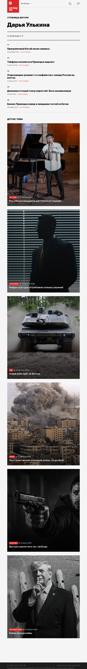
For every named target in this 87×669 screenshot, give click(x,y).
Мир (11, 370)
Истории (13, 197)
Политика (13, 543)
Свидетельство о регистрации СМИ (68, 665)
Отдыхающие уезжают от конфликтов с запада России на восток (40, 76)
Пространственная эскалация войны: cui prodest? (36, 460)
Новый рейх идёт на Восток (24, 374)
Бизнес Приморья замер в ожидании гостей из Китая (37, 104)
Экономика (14, 283)
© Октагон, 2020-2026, (16, 665)
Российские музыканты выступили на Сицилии (35, 201)
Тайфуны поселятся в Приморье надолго (30, 62)
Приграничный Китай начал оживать (28, 49)
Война (12, 456)
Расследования (16, 629)
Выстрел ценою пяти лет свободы (28, 547)
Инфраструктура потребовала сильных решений (36, 287)
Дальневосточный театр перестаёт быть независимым (39, 91)
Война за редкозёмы (20, 633)
